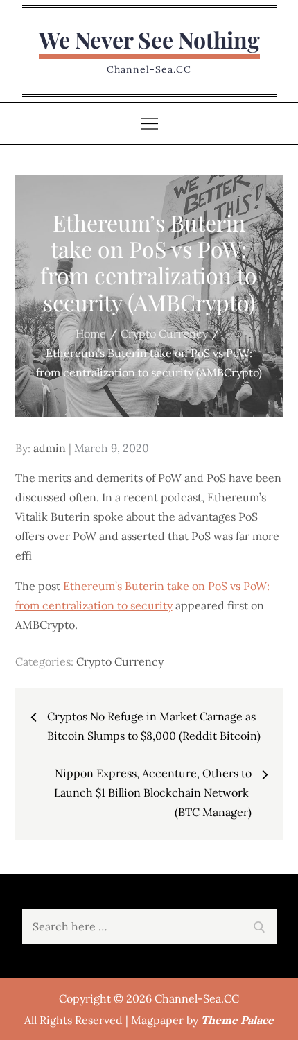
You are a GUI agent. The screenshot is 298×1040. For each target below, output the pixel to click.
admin (49, 448)
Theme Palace (237, 1020)
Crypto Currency (120, 661)
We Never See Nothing (149, 39)
